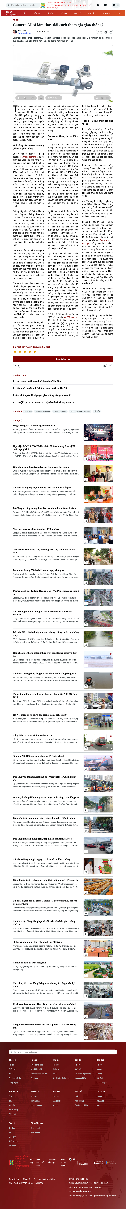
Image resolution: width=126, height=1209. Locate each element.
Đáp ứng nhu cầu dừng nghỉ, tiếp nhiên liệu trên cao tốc (42, 838)
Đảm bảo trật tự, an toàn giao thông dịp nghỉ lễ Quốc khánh (44, 818)
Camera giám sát (60, 411)
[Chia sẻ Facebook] (106, 32)
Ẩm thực (34, 1078)
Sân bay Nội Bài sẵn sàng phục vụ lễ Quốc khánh (38, 756)
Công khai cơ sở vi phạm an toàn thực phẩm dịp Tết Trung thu (46, 880)
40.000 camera (71, 317)
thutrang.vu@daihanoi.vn (25, 33)
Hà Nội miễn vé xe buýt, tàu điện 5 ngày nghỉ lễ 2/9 (40, 714)
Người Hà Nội (36, 1069)
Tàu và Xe (13, 1091)
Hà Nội (11, 1065)
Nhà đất (100, 1060)
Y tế (76, 1096)
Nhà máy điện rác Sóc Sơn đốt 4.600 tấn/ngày (37, 528)
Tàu (10, 1101)
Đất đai (99, 1078)
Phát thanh (35, 1132)
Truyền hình (35, 1128)
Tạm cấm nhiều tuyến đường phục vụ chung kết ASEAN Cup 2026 (45, 695)
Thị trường (13, 1110)
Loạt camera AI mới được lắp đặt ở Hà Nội (38, 381)
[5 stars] (35, 351)
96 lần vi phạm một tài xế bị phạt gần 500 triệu (37, 942)
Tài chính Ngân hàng (83, 1074)
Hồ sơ (55, 1074)
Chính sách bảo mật (52, 1161)
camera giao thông (42, 411)
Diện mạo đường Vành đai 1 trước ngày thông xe (38, 570)
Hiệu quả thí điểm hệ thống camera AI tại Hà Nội (41, 388)
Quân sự (56, 1069)
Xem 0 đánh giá (62, 359)
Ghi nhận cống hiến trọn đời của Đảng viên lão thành (41, 467)
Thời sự (12, 1060)
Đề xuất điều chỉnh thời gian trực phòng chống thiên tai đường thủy (46, 634)
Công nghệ (13, 1082)
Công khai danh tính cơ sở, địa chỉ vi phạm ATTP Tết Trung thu (44, 1026)
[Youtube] (105, 5)
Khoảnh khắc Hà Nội (39, 1074)
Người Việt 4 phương (61, 1078)
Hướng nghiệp (36, 1105)
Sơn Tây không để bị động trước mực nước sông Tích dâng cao (46, 797)
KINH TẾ (77, 13)
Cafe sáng (79, 1069)
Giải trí (12, 1123)
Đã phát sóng (37, 1123)
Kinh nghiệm (101, 1082)
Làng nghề (57, 1101)
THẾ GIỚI (63, 13)
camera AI (28, 411)
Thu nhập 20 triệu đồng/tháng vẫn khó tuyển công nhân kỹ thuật (44, 985)
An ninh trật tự (15, 1078)
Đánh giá (12, 1114)
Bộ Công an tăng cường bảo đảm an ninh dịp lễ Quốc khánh (44, 508)
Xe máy (12, 1105)
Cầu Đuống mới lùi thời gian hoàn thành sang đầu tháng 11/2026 (42, 613)
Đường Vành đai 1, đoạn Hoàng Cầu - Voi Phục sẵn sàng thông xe (46, 592)
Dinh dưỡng (79, 1101)
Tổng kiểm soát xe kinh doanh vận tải (33, 735)
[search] (8, 5)
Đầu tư (99, 1069)
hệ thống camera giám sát (80, 411)
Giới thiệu (32, 1161)
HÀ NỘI (50, 13)
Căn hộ (99, 1074)
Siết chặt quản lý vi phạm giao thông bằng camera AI (43, 395)
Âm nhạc (12, 1146)
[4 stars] (30, 351)
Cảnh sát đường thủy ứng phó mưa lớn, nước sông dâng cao (44, 673)
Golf (98, 1105)
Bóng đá (99, 1096)
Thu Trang (22, 30)
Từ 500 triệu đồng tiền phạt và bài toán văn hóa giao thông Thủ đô (44, 923)
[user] (116, 5)
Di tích (55, 1105)
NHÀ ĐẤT (91, 13)
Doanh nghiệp (80, 1078)
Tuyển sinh (35, 1101)
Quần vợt (100, 1101)
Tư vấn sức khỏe (81, 1105)
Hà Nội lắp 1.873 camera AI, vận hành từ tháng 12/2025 (44, 402)
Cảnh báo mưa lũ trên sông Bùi (29, 962)
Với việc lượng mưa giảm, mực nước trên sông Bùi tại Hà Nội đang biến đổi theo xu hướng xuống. (45, 968)
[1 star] (15, 351)
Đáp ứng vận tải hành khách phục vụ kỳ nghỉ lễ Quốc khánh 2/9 (44, 778)
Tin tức (56, 1065)
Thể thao (100, 1091)
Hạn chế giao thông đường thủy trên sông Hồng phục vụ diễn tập (45, 654)
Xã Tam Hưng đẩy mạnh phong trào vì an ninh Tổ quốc (42, 487)
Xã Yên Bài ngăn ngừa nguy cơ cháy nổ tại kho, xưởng (41, 859)
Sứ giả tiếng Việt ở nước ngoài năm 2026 (34, 425)
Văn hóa (56, 1091)
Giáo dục (35, 1091)
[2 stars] (20, 351)
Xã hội (15, 19)
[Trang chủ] (24, 13)
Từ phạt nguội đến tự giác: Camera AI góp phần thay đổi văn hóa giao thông (45, 902)
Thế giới (56, 1060)
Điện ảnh (12, 1137)
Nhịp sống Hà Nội (38, 1065)
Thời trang (13, 1141)
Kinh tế (78, 1060)
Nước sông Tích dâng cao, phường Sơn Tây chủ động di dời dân (44, 551)
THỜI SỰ (36, 13)
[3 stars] (25, 351)
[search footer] (11, 1052)
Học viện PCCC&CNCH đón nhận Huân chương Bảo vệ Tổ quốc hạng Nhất (44, 448)
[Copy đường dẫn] (111, 32)
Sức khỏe (79, 1091)
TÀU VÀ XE (106, 13)
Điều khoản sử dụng (40, 1162)
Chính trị (12, 1069)
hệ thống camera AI (29, 157)
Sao (10, 1132)
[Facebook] (98, 5)
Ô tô (10, 1096)
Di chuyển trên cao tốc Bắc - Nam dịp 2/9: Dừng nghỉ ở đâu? (44, 1004)
